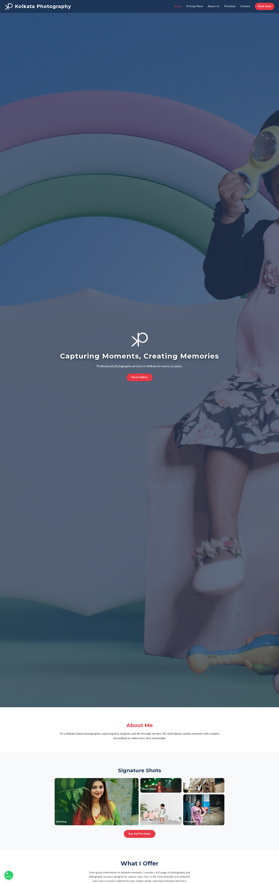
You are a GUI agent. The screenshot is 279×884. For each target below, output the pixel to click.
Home (178, 6)
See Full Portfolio (139, 834)
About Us (214, 6)
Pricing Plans (195, 6)
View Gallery (139, 377)
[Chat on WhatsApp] (8, 875)
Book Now (264, 6)
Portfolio (230, 6)
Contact (245, 6)
